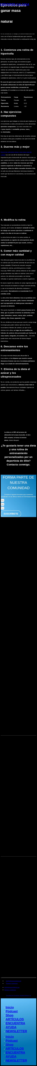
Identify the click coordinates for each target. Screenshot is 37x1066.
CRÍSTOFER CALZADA (14, 4)
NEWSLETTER (16, 1031)
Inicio (10, 1007)
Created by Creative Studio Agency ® (18, 995)
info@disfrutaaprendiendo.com (13, 981)
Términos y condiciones (12, 983)
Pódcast (12, 1011)
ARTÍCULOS (15, 1019)
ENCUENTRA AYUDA (15, 1025)
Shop (9, 1015)
